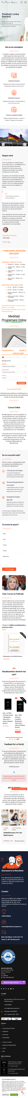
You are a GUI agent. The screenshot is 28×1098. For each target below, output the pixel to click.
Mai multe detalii (19, 841)
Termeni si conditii (7, 1042)
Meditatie (4, 364)
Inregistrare (5, 1031)
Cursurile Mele (6, 1037)
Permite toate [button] (14, 1094)
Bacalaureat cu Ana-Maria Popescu (12, 656)
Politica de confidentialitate (9, 1045)
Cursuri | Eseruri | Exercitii (9, 1028)
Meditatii (7, 841)
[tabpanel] (8, 712)
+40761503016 (8, 1004)
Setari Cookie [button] (6, 1094)
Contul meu (5, 1034)
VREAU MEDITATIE (6, 29)
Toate (11, 841)
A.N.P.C (4, 1048)
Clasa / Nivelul (5, 369)
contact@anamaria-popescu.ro (12, 1008)
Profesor (4, 375)
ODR (4, 1051)
